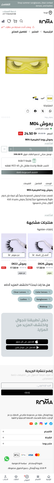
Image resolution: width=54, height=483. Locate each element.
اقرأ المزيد (49, 143)
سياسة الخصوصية (19, 463)
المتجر (35, 31)
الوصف (48, 183)
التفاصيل (5, 4)
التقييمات (27, 183)
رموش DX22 (19, 264)
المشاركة (48, 105)
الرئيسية (48, 31)
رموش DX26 (45, 264)
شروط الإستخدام (35, 463)
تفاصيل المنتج (19, 31)
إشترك (27, 392)
